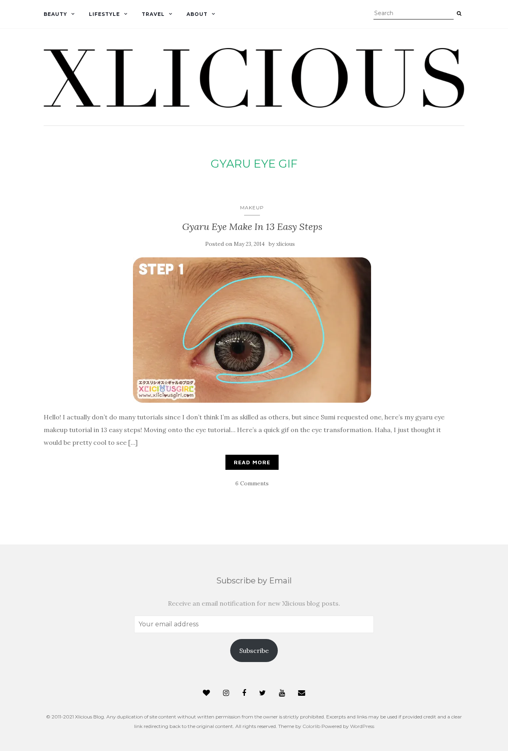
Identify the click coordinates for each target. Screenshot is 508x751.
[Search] (459, 13)
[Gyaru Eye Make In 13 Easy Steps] (252, 330)
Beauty (55, 14)
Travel (153, 14)
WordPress (362, 726)
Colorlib (311, 726)
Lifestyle (104, 14)
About (197, 14)
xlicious (285, 244)
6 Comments (252, 483)
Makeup (252, 207)
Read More (252, 462)
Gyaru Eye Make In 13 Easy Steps (252, 226)
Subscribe (254, 650)
